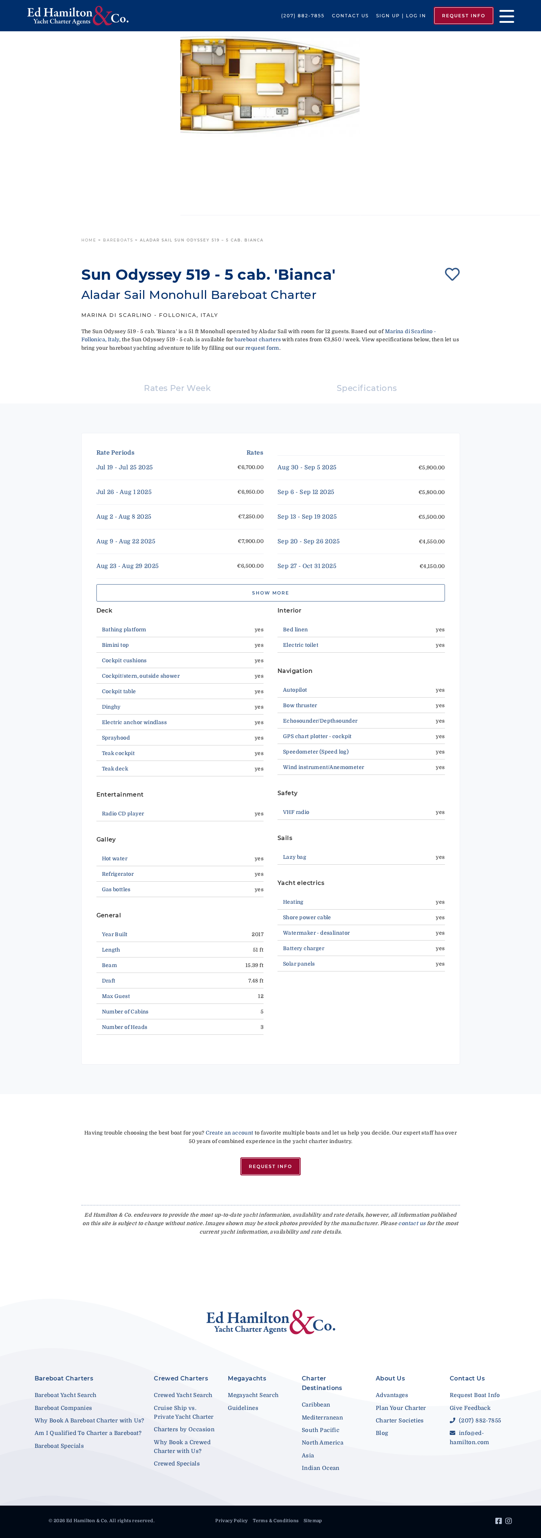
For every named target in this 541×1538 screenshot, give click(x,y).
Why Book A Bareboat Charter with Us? (89, 1420)
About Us (390, 1378)
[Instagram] (509, 1522)
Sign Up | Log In (401, 15)
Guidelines (243, 1408)
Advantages (392, 1395)
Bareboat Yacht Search (66, 1395)
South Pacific (320, 1430)
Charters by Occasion (184, 1429)
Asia (308, 1455)
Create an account (230, 1133)
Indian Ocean (321, 1468)
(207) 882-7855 (303, 15)
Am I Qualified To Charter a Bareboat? (88, 1433)
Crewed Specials (177, 1463)
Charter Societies (400, 1420)
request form (262, 348)
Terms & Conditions (275, 1520)
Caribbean (316, 1404)
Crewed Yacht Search (183, 1395)
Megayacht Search (253, 1395)
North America (322, 1442)
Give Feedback (470, 1408)
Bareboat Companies (63, 1408)
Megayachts (247, 1378)
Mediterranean (322, 1417)
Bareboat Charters (64, 1378)
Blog (382, 1433)
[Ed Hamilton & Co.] (77, 15)
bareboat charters (257, 339)
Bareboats (118, 240)
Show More (270, 593)
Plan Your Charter (401, 1408)
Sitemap (313, 1520)
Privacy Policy (231, 1520)
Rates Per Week (177, 388)
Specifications (367, 388)
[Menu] (504, 16)
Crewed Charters (181, 1378)
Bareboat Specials (59, 1446)
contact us (411, 1223)
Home (88, 240)
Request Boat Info (475, 1395)
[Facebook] (499, 1522)
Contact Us (350, 15)
